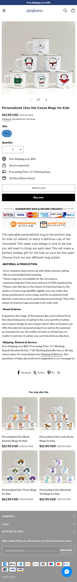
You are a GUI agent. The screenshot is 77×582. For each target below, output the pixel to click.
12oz (6, 133)
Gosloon (12, 577)
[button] (4, 10)
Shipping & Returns (51, 354)
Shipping (6, 119)
